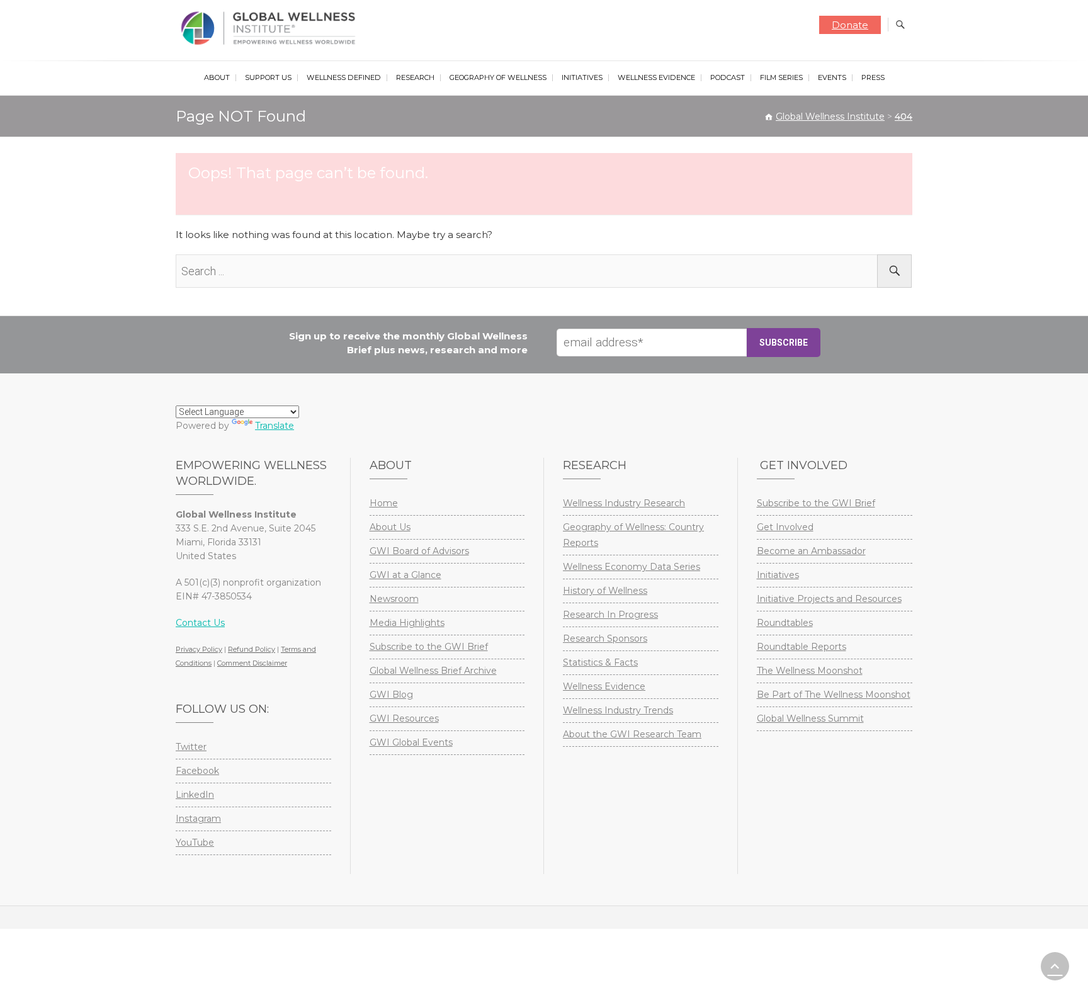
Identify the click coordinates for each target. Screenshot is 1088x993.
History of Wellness (605, 590)
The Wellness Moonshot (810, 670)
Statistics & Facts (600, 662)
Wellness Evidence (656, 77)
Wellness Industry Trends (618, 710)
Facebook (197, 770)
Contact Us (200, 622)
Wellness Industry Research (624, 503)
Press (873, 77)
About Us (390, 527)
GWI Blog (391, 694)
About (217, 77)
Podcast (727, 77)
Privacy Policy (199, 649)
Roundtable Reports (801, 646)
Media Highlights (407, 622)
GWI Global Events (411, 742)
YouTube (195, 842)
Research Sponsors (605, 638)
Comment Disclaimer (252, 663)
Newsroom (394, 598)
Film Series (781, 77)
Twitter (191, 746)
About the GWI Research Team (632, 734)
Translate (274, 425)
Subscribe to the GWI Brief (429, 646)
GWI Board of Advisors (419, 551)
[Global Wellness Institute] (271, 28)
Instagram (198, 818)
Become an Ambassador (811, 551)
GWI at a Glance (405, 575)
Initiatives (582, 77)
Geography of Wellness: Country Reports (633, 534)
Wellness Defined (344, 77)
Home (384, 503)
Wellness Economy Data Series (631, 566)
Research (415, 77)
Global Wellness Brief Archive (433, 670)
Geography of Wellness (498, 77)
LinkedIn (195, 794)
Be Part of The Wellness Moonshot (833, 694)
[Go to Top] (1055, 966)
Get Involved (785, 527)
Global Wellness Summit (810, 718)
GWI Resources (404, 718)
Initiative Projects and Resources (829, 598)
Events (832, 77)
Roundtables (785, 622)
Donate (850, 25)
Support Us (268, 77)
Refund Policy (251, 649)
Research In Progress (610, 614)
